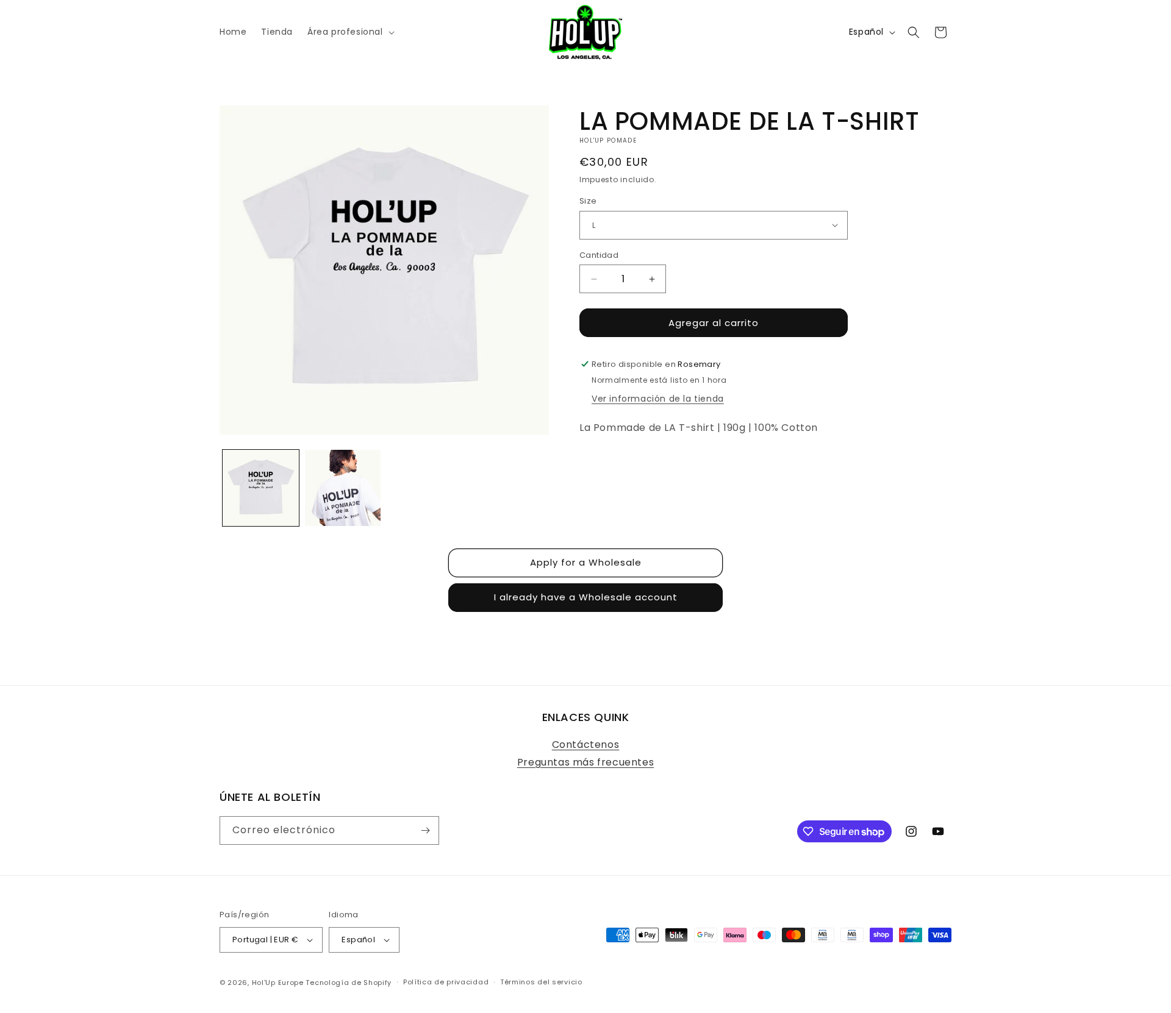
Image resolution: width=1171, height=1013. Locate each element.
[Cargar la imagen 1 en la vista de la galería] (261, 488)
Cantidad (598, 255)
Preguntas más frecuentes (585, 762)
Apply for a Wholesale (586, 562)
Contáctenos (586, 745)
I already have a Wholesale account (586, 597)
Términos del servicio (541, 982)
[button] (349, 31)
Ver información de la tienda (658, 399)
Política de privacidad (446, 982)
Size (588, 201)
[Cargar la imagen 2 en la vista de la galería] (343, 488)
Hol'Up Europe (278, 982)
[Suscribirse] (425, 830)
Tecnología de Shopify (349, 982)
